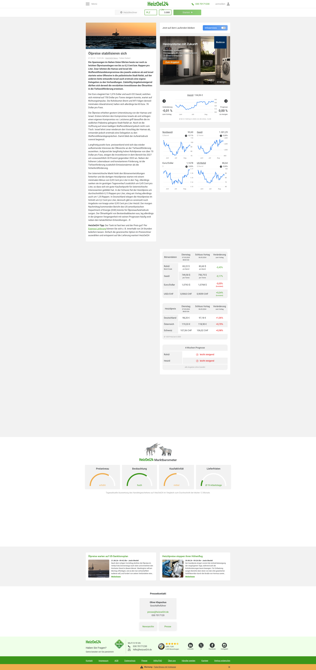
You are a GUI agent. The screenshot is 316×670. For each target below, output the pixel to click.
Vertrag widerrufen (222, 661)
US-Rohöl (201, 163)
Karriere (204, 661)
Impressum (103, 661)
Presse (167, 626)
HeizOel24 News (111, 58)
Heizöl (190, 95)
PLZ (148, 12)
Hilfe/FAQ (157, 661)
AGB (116, 661)
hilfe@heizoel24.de (142, 649)
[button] (222, 4)
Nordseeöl (167, 132)
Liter (162, 10)
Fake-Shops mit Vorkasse (165, 667)
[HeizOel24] (158, 4)
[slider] (172, 644)
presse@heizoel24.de (158, 612)
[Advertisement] (195, 220)
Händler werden (188, 661)
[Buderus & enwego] (195, 60)
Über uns (172, 661)
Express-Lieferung (97, 228)
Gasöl (199, 132)
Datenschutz (129, 661)
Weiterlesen (116, 577)
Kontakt (89, 661)
